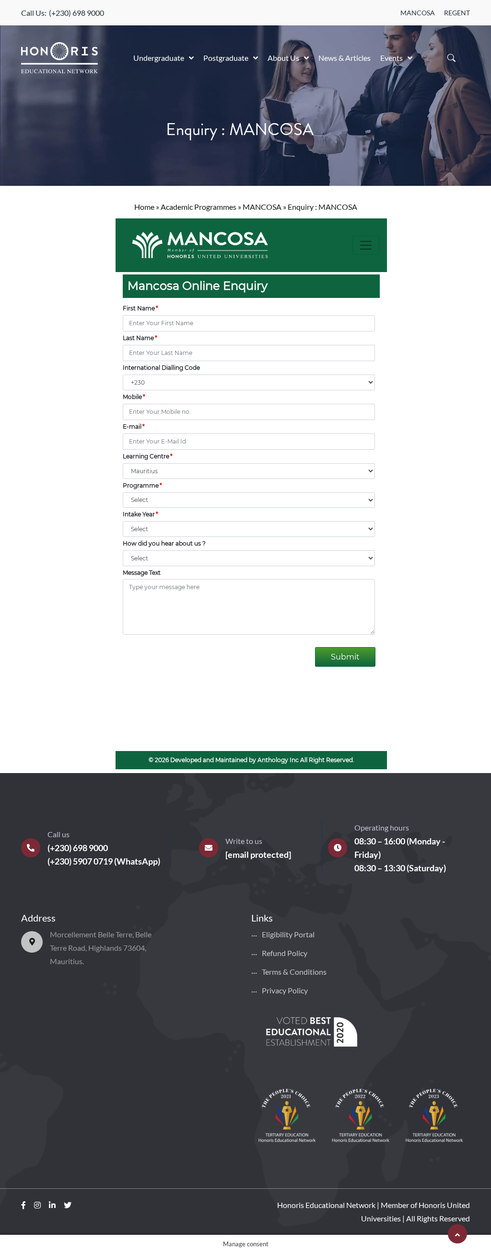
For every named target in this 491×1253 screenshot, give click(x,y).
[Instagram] (37, 1204)
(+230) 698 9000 (76, 12)
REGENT (457, 13)
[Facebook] (23, 1204)
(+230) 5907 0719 (80, 861)
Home (144, 206)
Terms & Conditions (294, 971)
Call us (58, 834)
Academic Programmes (198, 206)
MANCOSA (417, 13)
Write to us (243, 840)
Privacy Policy (285, 990)
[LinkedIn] (52, 1204)
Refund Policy (284, 952)
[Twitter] (67, 1204)
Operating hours (381, 827)
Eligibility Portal (288, 934)
